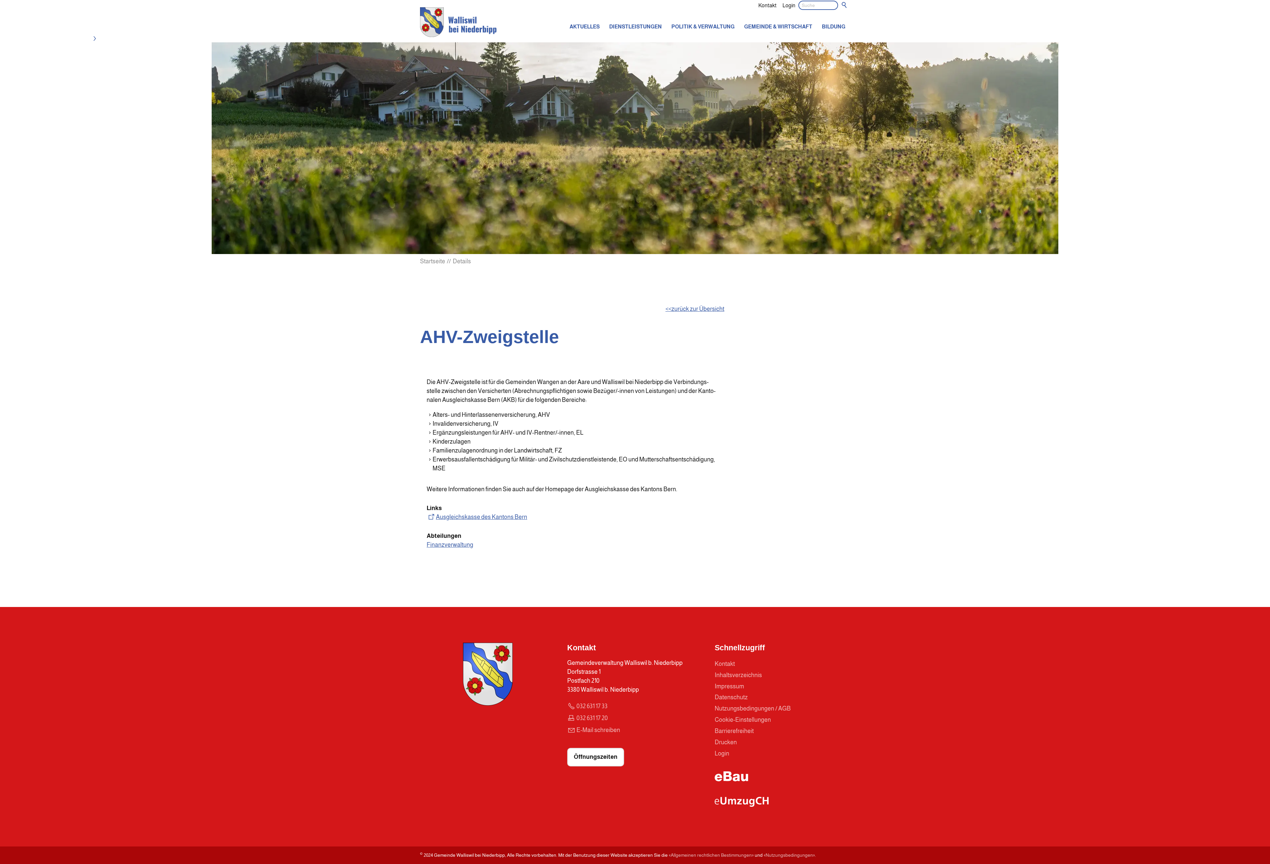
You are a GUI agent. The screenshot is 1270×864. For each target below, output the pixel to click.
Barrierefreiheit (734, 731)
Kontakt (767, 5)
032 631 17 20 (592, 718)
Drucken (726, 742)
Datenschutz (731, 697)
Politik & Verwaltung (703, 26)
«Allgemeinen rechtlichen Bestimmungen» (711, 855)
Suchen (844, 5)
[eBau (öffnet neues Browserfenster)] (731, 779)
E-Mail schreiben (598, 730)
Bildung (833, 26)
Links (434, 508)
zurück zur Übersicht (697, 309)
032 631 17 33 (592, 706)
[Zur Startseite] (458, 22)
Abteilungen (444, 536)
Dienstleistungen (635, 26)
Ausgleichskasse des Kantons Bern (481, 517)
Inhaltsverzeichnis (738, 675)
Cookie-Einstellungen (743, 719)
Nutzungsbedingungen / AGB (753, 708)
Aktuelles (585, 26)
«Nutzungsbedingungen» (789, 855)
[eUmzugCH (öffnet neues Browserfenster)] (742, 804)
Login (789, 5)
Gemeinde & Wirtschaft (778, 26)
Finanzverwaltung (450, 544)
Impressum (729, 686)
